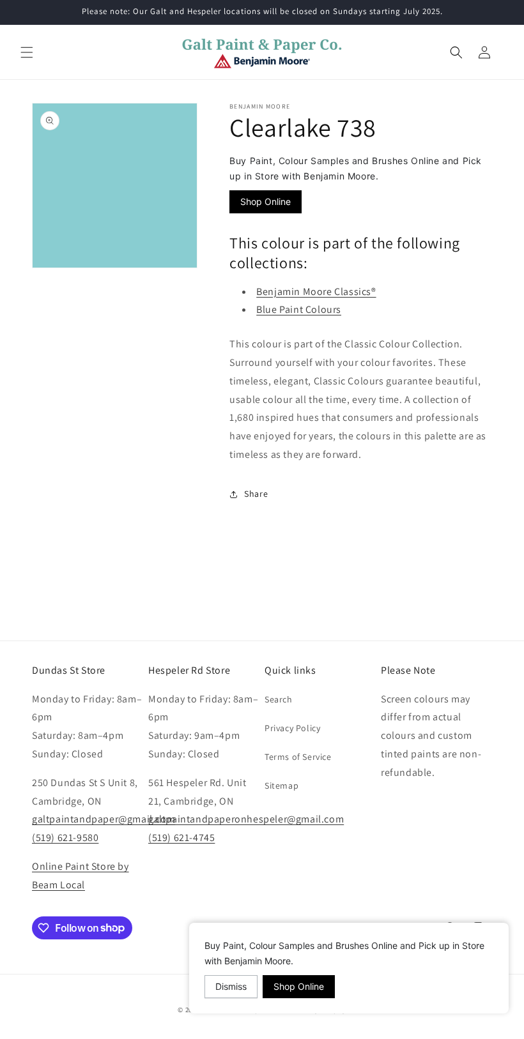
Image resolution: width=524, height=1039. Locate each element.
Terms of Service (298, 756)
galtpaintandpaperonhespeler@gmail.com (246, 819)
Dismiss (231, 986)
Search (279, 699)
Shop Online (265, 201)
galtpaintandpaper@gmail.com (103, 819)
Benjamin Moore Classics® (316, 291)
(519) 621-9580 (65, 837)
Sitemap (281, 785)
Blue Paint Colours (298, 309)
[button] (27, 52)
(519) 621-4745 (181, 837)
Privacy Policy (292, 728)
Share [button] (256, 493)
